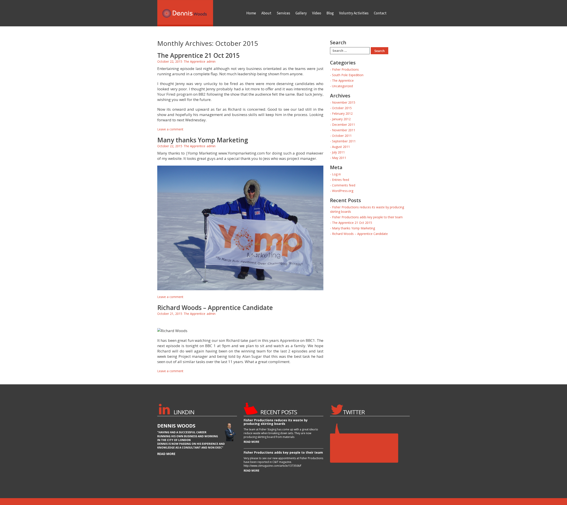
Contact (380, 13)
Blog (330, 13)
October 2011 (342, 136)
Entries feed (340, 180)
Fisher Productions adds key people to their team (367, 217)
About (266, 13)
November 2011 (343, 130)
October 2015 (342, 108)
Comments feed (343, 185)
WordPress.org (342, 191)
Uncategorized (342, 86)
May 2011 (339, 158)
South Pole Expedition (347, 75)
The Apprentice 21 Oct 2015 (198, 55)
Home (251, 13)
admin (211, 61)
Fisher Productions (345, 69)
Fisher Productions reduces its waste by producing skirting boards (276, 422)
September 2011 (344, 141)
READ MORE (251, 442)
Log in (336, 174)
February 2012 (342, 113)
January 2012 (341, 119)
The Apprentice (194, 61)
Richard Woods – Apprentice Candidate (215, 307)
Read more (166, 454)
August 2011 (341, 147)
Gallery (301, 13)
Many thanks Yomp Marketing (202, 140)
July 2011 (338, 152)
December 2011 (343, 124)
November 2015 (343, 102)
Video (316, 13)
